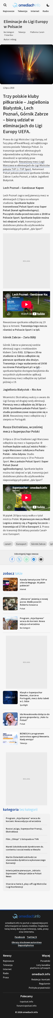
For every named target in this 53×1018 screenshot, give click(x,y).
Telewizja (22, 11)
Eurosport (21, 543)
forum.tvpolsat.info (27, 1005)
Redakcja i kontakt (40, 979)
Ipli (38, 367)
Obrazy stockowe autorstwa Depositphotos (27, 944)
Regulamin (44, 983)
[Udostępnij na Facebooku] (12, 559)
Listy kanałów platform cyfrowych (40, 966)
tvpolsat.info (26, 1001)
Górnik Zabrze (38, 543)
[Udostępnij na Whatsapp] (26, 559)
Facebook (20, 937)
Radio (46, 11)
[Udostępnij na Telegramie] (33, 559)
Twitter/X (32, 937)
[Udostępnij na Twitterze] (19, 559)
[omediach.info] (26, 917)
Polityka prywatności (39, 987)
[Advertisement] (26, 261)
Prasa (6, 977)
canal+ (8, 543)
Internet (35, 11)
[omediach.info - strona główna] (26, 5)
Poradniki (45, 960)
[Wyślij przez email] (41, 559)
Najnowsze (8, 11)
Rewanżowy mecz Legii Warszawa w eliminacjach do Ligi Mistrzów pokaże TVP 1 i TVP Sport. (26, 165)
